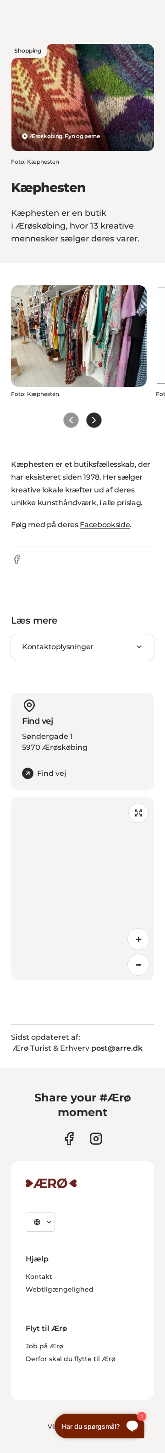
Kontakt (39, 1276)
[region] (82, 888)
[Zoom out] (138, 965)
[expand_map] (138, 813)
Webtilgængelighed (60, 1289)
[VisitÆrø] (51, 1183)
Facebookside (105, 524)
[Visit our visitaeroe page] (69, 1139)
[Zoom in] (138, 939)
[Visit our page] (96, 1139)
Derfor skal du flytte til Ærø (71, 1359)
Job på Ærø (44, 1346)
